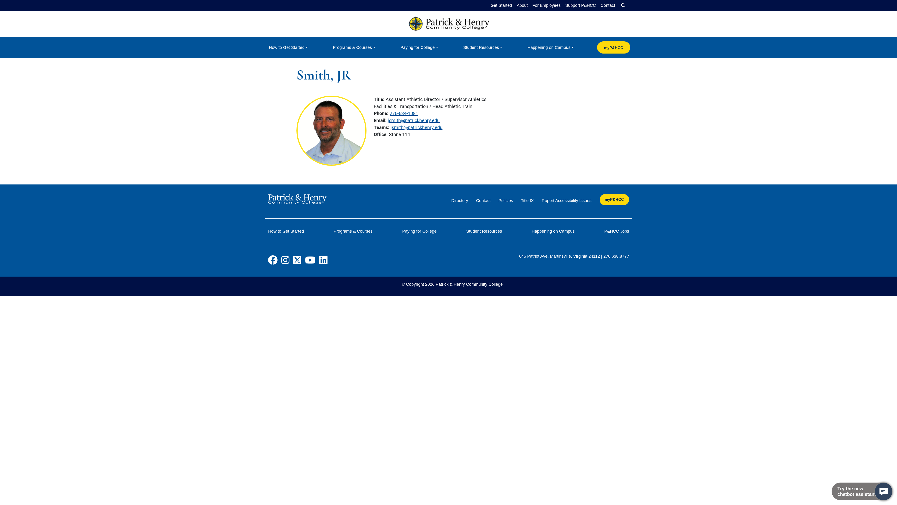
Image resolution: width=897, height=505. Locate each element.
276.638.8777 (616, 256)
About (522, 5)
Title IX (527, 200)
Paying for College (417, 47)
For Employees (546, 5)
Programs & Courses (352, 47)
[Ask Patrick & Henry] (883, 491)
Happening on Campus (548, 47)
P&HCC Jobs (616, 231)
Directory (459, 200)
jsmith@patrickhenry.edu (414, 120)
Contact (608, 5)
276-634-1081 (404, 113)
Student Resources (481, 47)
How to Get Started (287, 47)
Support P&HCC (580, 5)
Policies (505, 200)
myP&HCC (613, 48)
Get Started (501, 5)
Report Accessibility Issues (566, 200)
